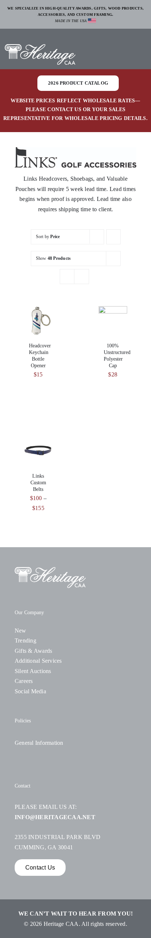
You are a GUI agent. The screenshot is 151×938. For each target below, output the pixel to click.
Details (40, 325)
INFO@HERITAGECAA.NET (55, 817)
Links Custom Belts (38, 482)
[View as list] (81, 276)
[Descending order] (113, 236)
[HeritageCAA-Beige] (40, 47)
